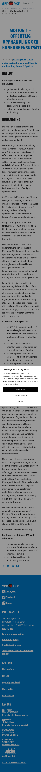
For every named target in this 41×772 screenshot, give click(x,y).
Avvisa (20, 401)
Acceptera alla (20, 389)
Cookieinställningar (20, 395)
